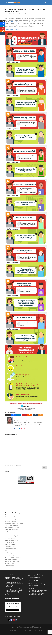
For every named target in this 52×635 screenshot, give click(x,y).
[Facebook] (13, 415)
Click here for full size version (12, 29)
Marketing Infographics (25, 13)
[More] (40, 415)
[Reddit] (29, 415)
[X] (8, 415)
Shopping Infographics (10, 555)
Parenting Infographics (10, 548)
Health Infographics (10, 531)
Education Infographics (10, 521)
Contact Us (19, 627)
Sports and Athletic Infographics (13, 557)
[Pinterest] (24, 415)
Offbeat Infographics (10, 546)
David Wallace (9, 13)
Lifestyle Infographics (10, 542)
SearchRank (39, 631)
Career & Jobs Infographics (11, 519)
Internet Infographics (10, 538)
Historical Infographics (10, 533)
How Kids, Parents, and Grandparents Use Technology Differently (37, 579)
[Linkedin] (18, 415)
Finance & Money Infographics (12, 527)
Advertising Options (28, 627)
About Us (13, 627)
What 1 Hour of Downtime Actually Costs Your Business (36, 584)
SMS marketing (14, 22)
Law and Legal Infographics (11, 540)
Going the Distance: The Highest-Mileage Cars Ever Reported (36, 594)
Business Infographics (10, 517)
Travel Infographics (9, 563)
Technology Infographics (11, 559)
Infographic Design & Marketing (25, 626)
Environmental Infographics (11, 525)
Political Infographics (10, 553)
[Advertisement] (26, 447)
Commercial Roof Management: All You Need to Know (36, 587)
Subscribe (13, 610)
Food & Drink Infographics (11, 529)
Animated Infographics (10, 514)
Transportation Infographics (12, 561)
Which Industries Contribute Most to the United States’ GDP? (37, 576)
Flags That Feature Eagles (34, 582)
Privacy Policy (37, 627)
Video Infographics (9, 565)
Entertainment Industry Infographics (14, 523)
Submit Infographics (11, 626)
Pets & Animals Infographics (12, 550)
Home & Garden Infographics (12, 536)
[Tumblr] (35, 415)
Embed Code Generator (40, 626)
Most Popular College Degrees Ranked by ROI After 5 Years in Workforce (37, 590)
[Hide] (0, 35)
